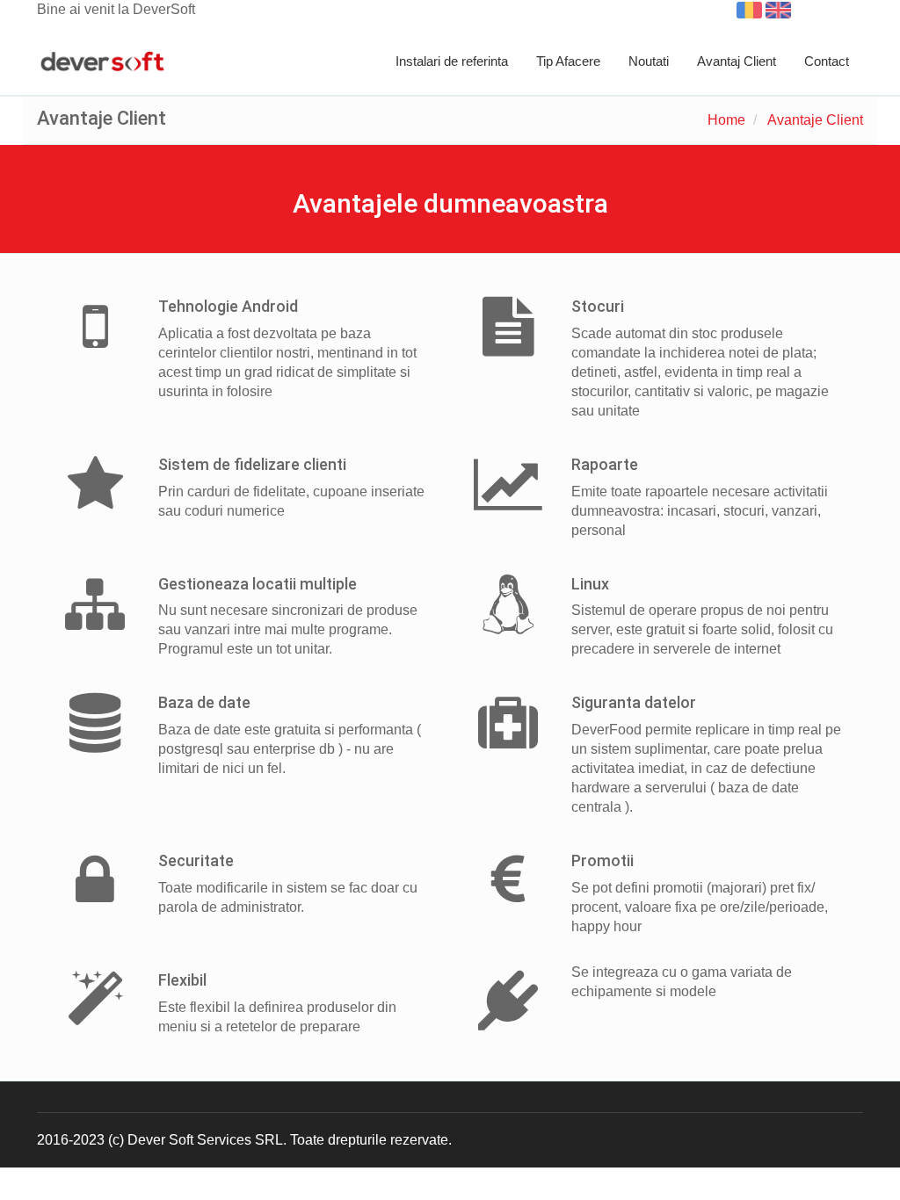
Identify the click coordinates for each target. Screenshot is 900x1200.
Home (726, 119)
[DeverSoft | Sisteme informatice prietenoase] (102, 62)
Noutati (648, 61)
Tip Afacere (568, 61)
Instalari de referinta (452, 61)
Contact (826, 61)
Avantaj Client (736, 61)
